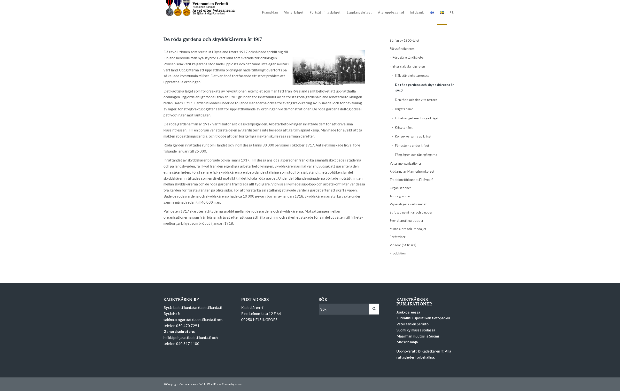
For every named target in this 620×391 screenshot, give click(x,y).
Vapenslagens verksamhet (408, 204)
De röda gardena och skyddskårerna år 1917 (424, 88)
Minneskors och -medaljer (408, 229)
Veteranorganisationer (405, 163)
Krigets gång (403, 127)
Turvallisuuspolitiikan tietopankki (423, 318)
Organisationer (400, 188)
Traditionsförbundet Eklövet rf (411, 180)
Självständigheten (402, 49)
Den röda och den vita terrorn (416, 100)
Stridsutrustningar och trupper (411, 212)
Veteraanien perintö (412, 324)
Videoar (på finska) (403, 245)
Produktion (398, 253)
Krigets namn (404, 109)
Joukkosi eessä (408, 312)
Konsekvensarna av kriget (413, 136)
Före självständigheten (409, 57)
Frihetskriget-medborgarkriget (416, 118)
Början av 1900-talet (404, 40)
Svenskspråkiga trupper (406, 220)
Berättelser (397, 237)
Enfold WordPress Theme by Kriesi (220, 384)
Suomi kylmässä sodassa (415, 330)
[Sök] (452, 12)
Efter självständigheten (409, 66)
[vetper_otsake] (199, 12)
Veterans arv (188, 384)
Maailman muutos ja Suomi (417, 336)
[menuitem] (270, 12)
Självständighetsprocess (412, 75)
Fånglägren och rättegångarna (416, 155)
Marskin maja (407, 342)
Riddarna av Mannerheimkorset (412, 171)
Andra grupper (400, 196)
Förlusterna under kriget (412, 145)
